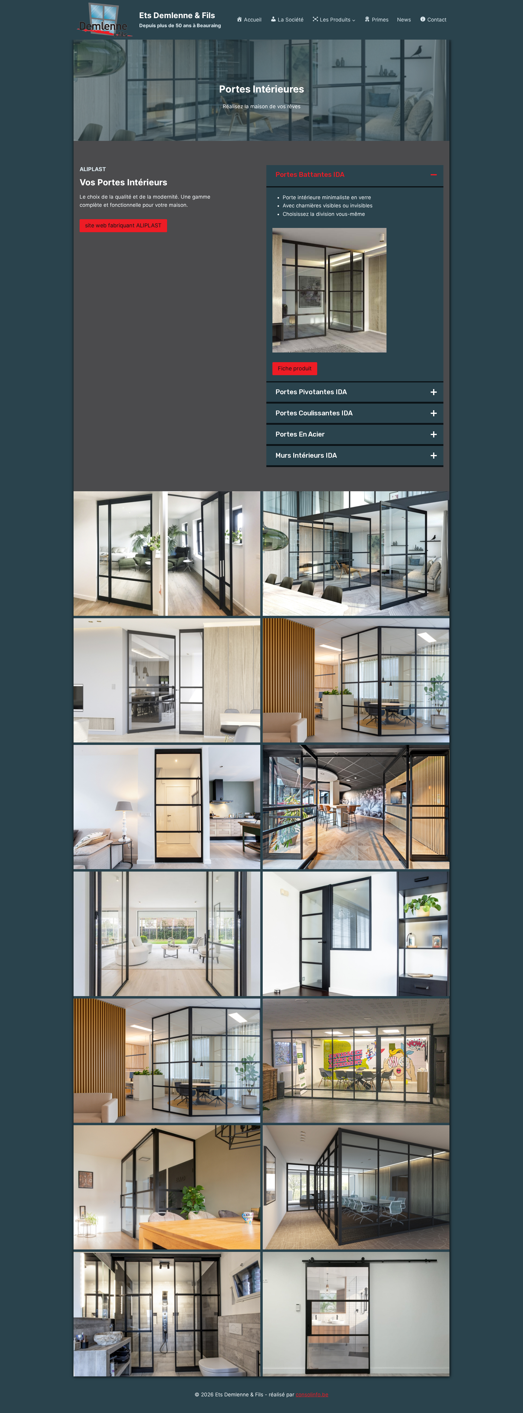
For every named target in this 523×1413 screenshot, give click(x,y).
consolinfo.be (312, 1395)
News (404, 20)
